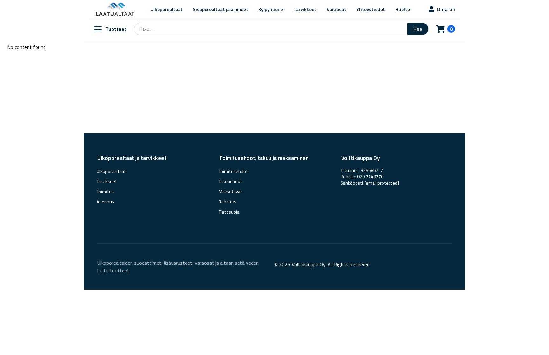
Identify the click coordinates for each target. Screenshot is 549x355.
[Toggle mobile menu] (98, 29)
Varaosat (336, 9)
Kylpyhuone (270, 9)
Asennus (105, 201)
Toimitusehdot (233, 171)
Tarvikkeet (304, 9)
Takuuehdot (230, 181)
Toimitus (105, 191)
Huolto (402, 9)
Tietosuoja (229, 211)
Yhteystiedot (370, 9)
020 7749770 (370, 176)
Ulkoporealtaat (166, 9)
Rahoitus (227, 201)
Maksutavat (230, 191)
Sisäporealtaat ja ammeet (220, 9)
